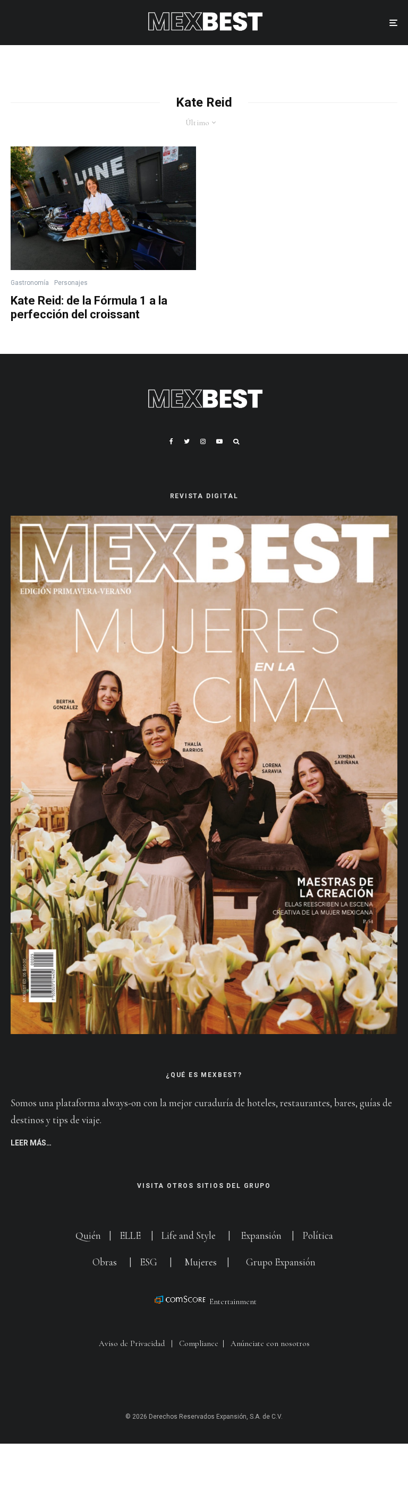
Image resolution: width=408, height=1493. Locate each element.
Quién (89, 1235)
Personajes (71, 283)
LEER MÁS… (31, 1143)
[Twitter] (186, 441)
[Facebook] (171, 441)
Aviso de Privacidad (132, 1343)
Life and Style (189, 1235)
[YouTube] (219, 441)
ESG (148, 1262)
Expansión (261, 1235)
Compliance (198, 1343)
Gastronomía (30, 283)
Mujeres (200, 1262)
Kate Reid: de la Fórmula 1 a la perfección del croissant (89, 307)
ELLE (131, 1235)
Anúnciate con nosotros (270, 1343)
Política (317, 1235)
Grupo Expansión (281, 1262)
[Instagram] (203, 441)
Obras (104, 1262)
